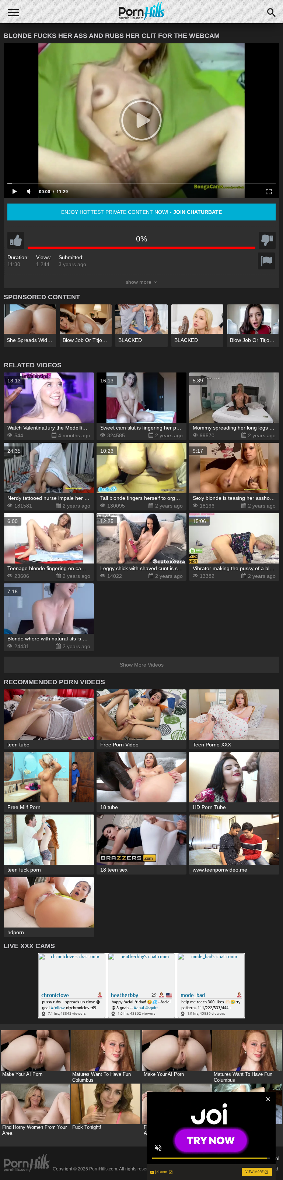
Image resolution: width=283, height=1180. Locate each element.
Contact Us (163, 1158)
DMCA (188, 1158)
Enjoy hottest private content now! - (141, 212)
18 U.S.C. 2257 (219, 1158)
